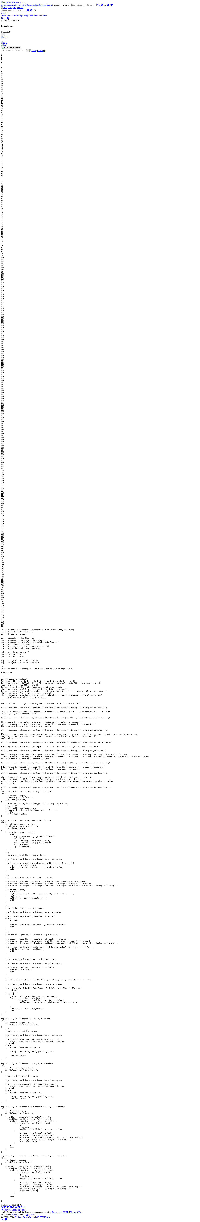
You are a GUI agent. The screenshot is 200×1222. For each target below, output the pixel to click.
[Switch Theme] (111, 5)
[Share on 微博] (24, 1207)
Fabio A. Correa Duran (25, 1217)
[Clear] (102, 5)
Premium (11, 5)
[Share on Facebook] (5, 1207)
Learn (49, 5)
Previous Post (10, 1210)
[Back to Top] (2, 1219)
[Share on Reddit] (13, 1207)
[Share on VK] (16, 1207)
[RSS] (108, 5)
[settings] (37, 50)
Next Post (20, 1210)
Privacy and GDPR (60, 1212)
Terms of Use (76, 1212)
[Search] (98, 5)
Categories (29, 5)
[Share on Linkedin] (8, 1207)
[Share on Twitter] (2, 1207)
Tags (22, 5)
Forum (43, 5)
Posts (17, 5)
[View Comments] (5, 1219)
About (37, 5)
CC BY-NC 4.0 (43, 1217)
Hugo (14, 1215)
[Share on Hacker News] (10, 1207)
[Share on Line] (18, 1207)
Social (4, 5)
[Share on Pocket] (21, 1207)
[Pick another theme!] (11, 47)
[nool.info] (12, 2)
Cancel (4, 13)
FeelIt (31, 1215)
